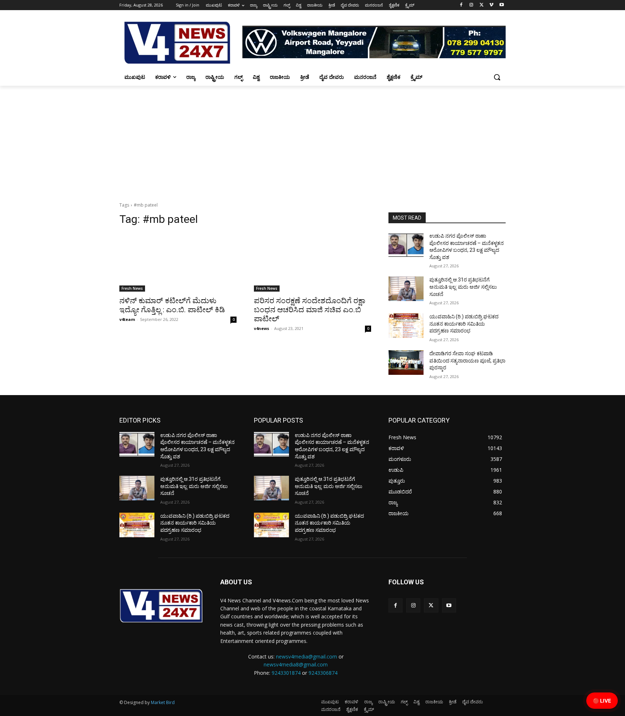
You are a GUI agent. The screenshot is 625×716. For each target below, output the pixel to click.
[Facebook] (461, 5)
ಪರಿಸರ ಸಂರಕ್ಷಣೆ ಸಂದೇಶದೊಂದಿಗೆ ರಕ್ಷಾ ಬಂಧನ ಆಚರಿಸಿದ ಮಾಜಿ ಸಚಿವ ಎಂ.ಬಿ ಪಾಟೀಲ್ (309, 309)
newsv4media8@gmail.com (296, 664)
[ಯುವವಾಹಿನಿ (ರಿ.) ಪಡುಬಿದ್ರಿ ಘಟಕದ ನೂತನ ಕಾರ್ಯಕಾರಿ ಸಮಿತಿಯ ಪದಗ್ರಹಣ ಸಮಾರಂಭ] (406, 325)
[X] (481, 5)
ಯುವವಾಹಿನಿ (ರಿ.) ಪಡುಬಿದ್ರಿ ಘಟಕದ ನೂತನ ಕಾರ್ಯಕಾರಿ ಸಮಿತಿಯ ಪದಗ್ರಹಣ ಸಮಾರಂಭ (463, 324)
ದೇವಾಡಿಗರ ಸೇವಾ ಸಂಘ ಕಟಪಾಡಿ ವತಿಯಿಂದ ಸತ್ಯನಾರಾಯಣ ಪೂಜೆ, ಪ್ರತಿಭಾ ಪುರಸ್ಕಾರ (467, 360)
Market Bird (163, 702)
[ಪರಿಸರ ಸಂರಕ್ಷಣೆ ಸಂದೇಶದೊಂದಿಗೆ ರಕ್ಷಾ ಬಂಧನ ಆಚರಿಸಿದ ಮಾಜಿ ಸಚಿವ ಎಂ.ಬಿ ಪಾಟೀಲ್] (312, 262)
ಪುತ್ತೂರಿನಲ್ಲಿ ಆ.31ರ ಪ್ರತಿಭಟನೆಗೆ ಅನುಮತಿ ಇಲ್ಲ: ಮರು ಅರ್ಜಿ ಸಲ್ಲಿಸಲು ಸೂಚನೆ (463, 287)
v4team (127, 319)
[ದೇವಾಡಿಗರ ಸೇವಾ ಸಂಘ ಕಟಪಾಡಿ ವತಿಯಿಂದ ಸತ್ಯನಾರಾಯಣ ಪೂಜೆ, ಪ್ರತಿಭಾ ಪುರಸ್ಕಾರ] (406, 362)
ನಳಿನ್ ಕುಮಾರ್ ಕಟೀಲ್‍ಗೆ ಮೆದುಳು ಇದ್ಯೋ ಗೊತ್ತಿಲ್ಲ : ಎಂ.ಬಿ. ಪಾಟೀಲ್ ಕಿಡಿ (172, 305)
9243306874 (323, 672)
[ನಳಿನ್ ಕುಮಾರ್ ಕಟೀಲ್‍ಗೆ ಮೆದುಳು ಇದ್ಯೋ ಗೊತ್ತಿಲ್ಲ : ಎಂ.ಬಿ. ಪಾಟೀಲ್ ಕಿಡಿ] (178, 262)
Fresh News (132, 288)
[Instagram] (471, 5)
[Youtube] (501, 5)
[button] (497, 77)
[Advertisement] (312, 140)
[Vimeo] (491, 5)
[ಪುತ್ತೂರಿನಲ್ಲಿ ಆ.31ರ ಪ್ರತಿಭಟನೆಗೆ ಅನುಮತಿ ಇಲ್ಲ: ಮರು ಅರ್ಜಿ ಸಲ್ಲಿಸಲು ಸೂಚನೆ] (406, 288)
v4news (261, 328)
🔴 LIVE (602, 701)
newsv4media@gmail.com (306, 656)
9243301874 (286, 672)
